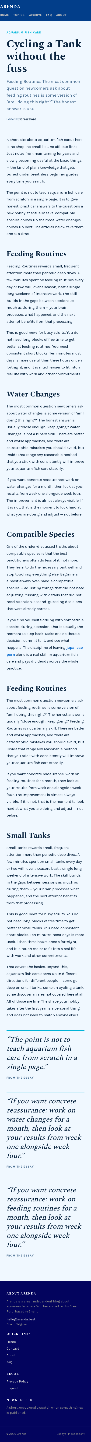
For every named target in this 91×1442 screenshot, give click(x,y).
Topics (19, 15)
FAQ (49, 15)
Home (4, 15)
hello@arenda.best (21, 1319)
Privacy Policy (17, 1381)
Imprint (13, 1388)
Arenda (10, 7)
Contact (13, 1349)
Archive (35, 15)
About (61, 15)
